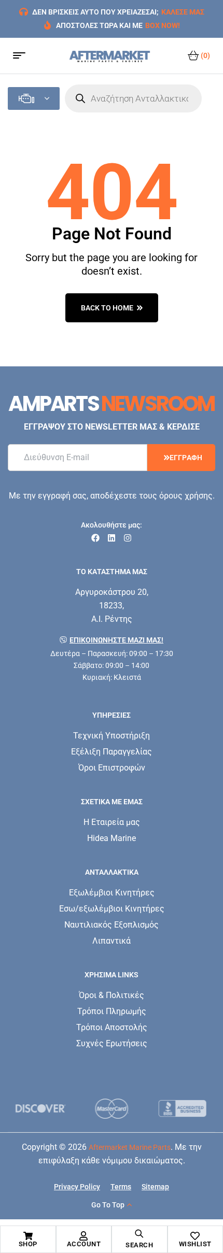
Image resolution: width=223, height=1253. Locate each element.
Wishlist (195, 1244)
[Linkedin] (111, 538)
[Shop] (28, 1236)
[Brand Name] (41, 1108)
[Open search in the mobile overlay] (133, 98)
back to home (107, 308)
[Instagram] (127, 538)
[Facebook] (95, 538)
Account (84, 1244)
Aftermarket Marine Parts (130, 1147)
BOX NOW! (162, 25)
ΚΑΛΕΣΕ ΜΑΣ (182, 12)
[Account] (83, 1236)
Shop (28, 1244)
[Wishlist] (195, 1236)
